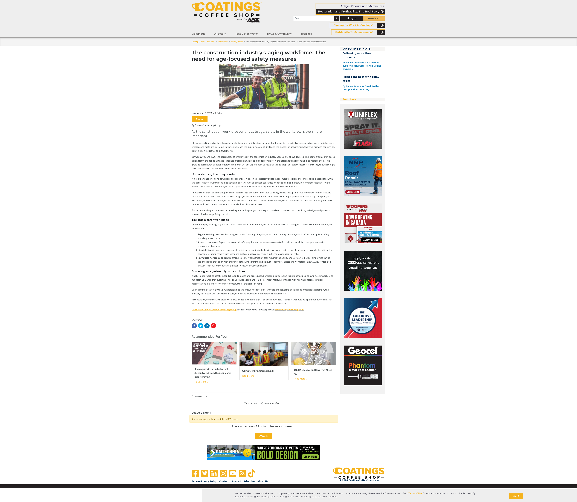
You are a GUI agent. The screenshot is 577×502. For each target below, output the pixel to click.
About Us (262, 481)
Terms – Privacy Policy (204, 481)
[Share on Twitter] (200, 325)
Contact (224, 481)
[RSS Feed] (242, 473)
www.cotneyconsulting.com (289, 309)
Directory (220, 33)
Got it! (516, 496)
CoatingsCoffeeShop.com (203, 41)
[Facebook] (195, 473)
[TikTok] (251, 473)
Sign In (353, 18)
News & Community (279, 33)
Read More (350, 99)
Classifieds (198, 33)
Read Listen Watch (246, 33)
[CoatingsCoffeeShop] (227, 12)
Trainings (306, 33)
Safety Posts (237, 41)
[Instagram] (223, 473)
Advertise (249, 481)
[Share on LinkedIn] (207, 325)
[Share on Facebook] (194, 325)
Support (236, 481)
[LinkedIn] (214, 473)
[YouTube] (232, 473)
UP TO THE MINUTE (357, 48)
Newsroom (223, 41)
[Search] (336, 18)
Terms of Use (415, 493)
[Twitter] (204, 473)
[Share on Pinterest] (213, 325)
